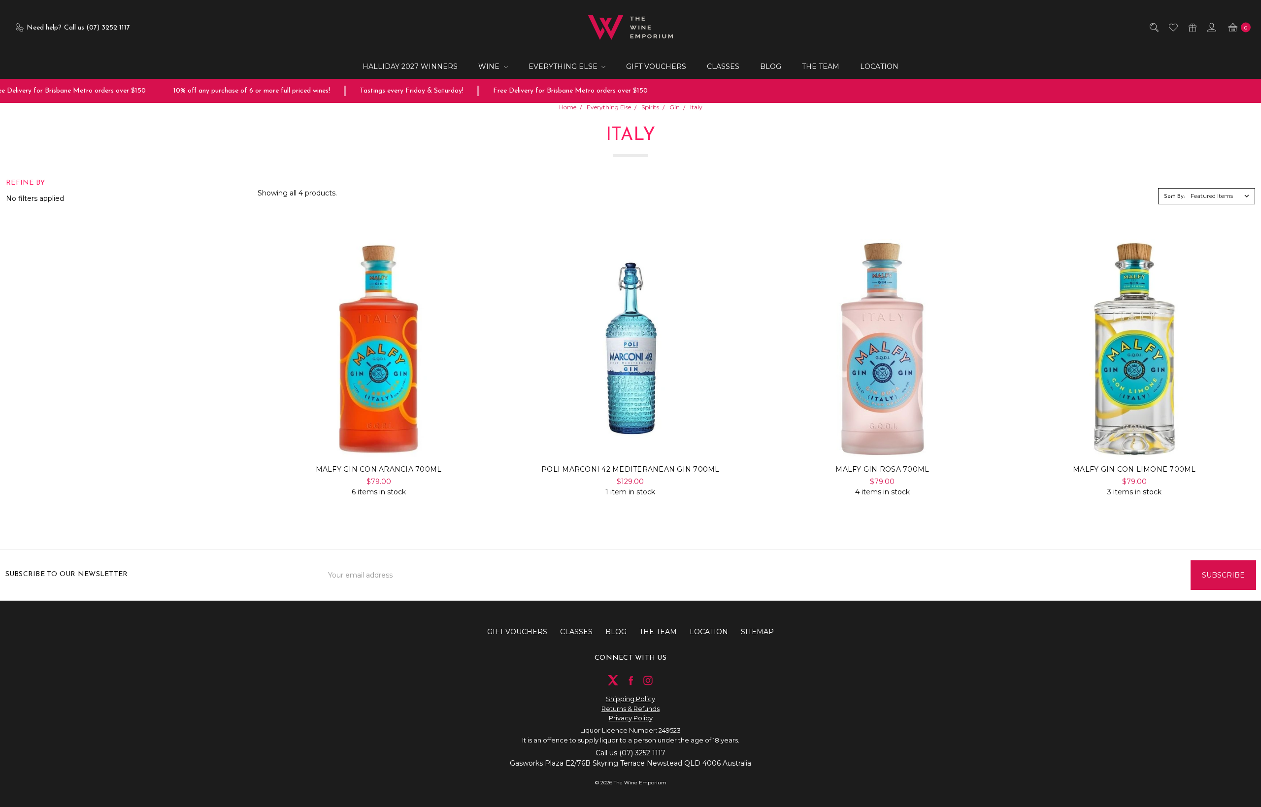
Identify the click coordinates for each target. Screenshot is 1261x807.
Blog (770, 66)
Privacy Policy (631, 718)
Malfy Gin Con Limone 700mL (1134, 469)
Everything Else (564, 66)
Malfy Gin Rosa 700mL (882, 469)
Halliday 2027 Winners (410, 66)
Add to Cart (378, 438)
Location (879, 66)
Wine (489, 66)
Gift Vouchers (656, 66)
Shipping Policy (630, 699)
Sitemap (757, 631)
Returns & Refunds (630, 708)
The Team (820, 66)
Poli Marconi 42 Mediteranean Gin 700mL (630, 469)
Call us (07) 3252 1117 (630, 752)
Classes (723, 66)
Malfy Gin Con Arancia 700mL (379, 469)
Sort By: (1174, 196)
